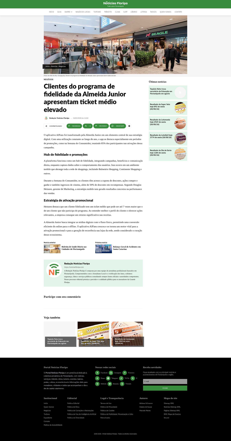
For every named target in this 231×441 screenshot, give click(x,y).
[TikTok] (121, 378)
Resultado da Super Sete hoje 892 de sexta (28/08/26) (160, 107)
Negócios (62, 66)
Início (48, 66)
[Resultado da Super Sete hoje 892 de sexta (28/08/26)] (93, 334)
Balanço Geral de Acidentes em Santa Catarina (127, 248)
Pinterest (131, 373)
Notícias (54, 66)
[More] (129, 126)
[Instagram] (111, 373)
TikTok (127, 378)
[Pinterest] (124, 373)
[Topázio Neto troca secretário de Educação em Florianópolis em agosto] (59, 334)
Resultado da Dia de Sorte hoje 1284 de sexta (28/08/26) (160, 153)
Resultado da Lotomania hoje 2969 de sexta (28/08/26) (124, 341)
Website (103, 384)
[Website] (97, 384)
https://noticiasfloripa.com (74, 267)
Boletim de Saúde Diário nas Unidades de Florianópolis (74, 248)
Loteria (84, 336)
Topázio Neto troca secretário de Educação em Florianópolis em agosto (58, 341)
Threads (128, 384)
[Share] (97, 378)
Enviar (165, 388)
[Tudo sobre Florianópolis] (115, 3)
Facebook (104, 373)
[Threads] (122, 384)
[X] (133, 378)
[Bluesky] (110, 384)
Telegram (115, 378)
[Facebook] (97, 373)
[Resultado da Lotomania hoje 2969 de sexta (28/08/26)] (127, 334)
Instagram (117, 373)
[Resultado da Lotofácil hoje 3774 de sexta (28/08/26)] (180, 138)
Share (103, 378)
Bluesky (116, 384)
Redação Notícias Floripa (59, 118)
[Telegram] (108, 378)
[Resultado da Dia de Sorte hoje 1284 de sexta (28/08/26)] (180, 154)
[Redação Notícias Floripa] (46, 118)
